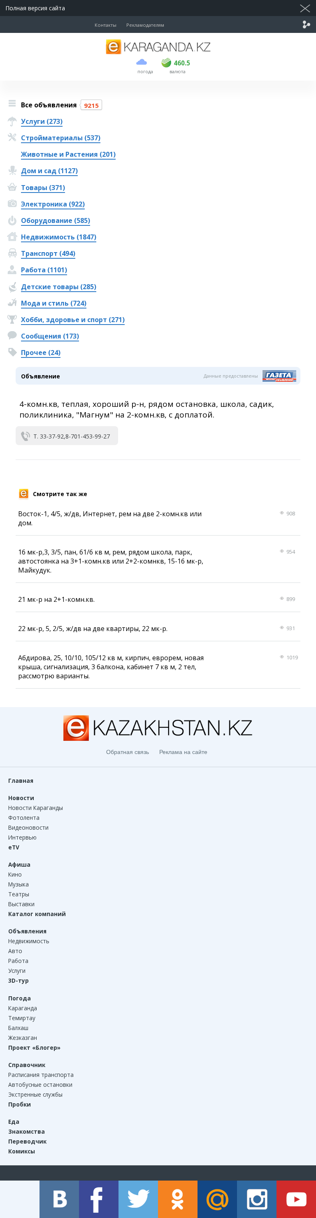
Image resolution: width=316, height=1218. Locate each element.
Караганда (22, 1008)
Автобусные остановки (40, 1084)
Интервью (22, 837)
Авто (15, 951)
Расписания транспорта (41, 1075)
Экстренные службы (35, 1094)
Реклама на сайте (183, 752)
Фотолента (24, 817)
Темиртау (21, 1018)
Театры (18, 894)
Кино (15, 874)
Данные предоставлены (231, 376)
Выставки (21, 904)
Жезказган (22, 1038)
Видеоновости (28, 827)
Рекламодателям (145, 25)
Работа (18, 961)
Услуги (17, 970)
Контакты (105, 25)
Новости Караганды (35, 808)
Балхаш (18, 1028)
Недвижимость (28, 941)
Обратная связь (127, 752)
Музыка (18, 884)
